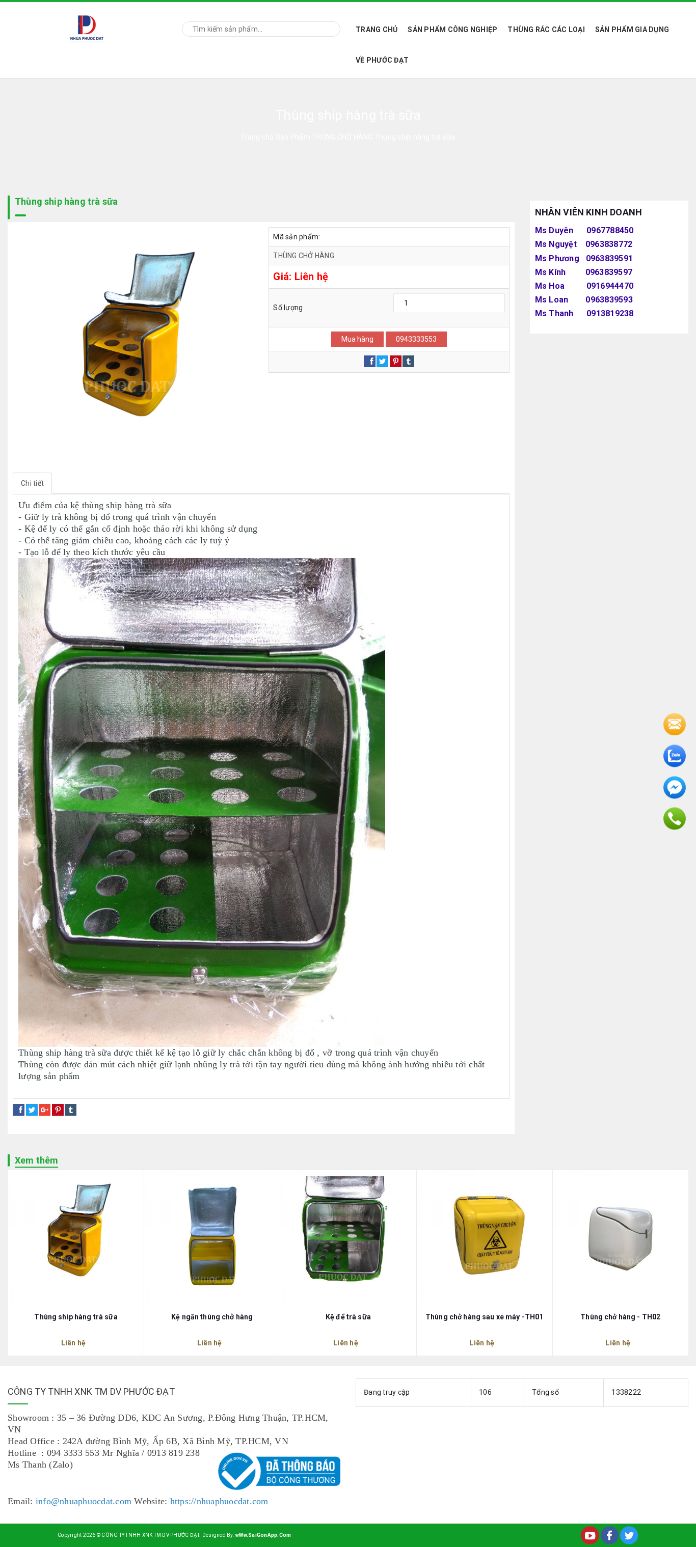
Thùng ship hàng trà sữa (75, 1317)
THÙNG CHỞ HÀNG (303, 256)
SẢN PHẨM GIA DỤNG (632, 29)
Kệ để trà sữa (348, 1317)
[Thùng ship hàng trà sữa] (133, 347)
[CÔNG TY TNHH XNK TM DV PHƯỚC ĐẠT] (87, 27)
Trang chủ (376, 29)
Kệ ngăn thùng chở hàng (212, 1317)
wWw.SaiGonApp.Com (263, 1535)
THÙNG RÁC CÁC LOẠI (546, 29)
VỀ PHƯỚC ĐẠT (382, 60)
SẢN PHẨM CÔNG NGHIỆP (452, 29)
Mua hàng (357, 339)
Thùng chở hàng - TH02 (620, 1317)
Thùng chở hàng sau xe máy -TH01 (484, 1317)
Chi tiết (32, 483)
